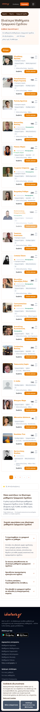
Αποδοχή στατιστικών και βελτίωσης (29, 705)
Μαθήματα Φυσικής (8, 657)
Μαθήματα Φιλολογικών (10, 654)
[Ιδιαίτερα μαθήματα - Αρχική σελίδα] (5, 4)
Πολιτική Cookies (9, 698)
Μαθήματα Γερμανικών (10, 651)
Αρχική (4, 14)
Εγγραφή (24, 4)
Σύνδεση (16, 4)
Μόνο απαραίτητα (11, 705)
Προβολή (19, 71)
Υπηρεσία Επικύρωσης (9, 679)
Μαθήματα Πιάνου (8, 660)
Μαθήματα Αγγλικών (9, 645)
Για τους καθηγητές (8, 675)
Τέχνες (11, 14)
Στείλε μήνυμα (30, 71)
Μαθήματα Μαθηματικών (10, 648)
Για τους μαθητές (7, 672)
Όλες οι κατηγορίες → (9, 663)
